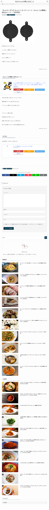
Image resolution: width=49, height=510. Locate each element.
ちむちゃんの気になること (24, 1)
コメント (6, 192)
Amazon (29, 89)
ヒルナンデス (13, 14)
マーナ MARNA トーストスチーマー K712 (22, 146)
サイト (5, 219)
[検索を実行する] (45, 237)
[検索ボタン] (47, 1)
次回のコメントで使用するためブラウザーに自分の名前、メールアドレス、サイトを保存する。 (24, 224)
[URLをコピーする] (43, 175)
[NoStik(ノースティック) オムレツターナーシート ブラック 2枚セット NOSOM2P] (18, 42)
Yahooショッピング (40, 89)
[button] (5, 175)
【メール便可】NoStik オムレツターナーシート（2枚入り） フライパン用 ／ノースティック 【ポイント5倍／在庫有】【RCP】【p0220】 (29, 84)
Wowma (18, 92)
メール (5, 214)
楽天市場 (18, 89)
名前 (5, 209)
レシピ (8, 14)
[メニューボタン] (1, 1)
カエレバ (18, 87)
